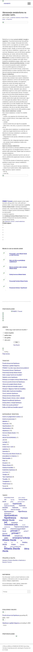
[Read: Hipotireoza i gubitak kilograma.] (4, 620)
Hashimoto (13, 17)
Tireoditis (4, 479)
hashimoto (17, 503)
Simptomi (23, 17)
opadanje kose (7, 527)
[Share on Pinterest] (4, 235)
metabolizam (7, 221)
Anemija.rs (5, 560)
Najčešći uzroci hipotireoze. (10, 377)
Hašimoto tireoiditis (15, 509)
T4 (17, 542)
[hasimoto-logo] (13, 3)
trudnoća (22, 544)
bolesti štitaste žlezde (9, 497)
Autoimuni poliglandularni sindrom (11, 416)
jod (5, 522)
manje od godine (9, 333)
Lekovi (4, 444)
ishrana (21, 520)
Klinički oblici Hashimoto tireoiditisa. (12, 391)
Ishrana (4, 435)
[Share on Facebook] (4, 225)
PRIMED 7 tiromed (7, 201)
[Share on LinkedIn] (4, 237)
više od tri (7, 340)
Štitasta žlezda (6, 465)
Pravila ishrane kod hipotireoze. (11, 363)
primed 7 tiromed (11, 534)
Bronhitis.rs (16, 560)
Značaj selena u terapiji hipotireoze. (12, 402)
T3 (11, 542)
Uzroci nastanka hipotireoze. (10, 393)
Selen (4, 460)
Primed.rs (10, 560)
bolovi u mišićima (21, 497)
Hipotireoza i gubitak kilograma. (11, 365)
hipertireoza (22, 511)
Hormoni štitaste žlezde (8, 433)
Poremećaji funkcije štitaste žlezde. (12, 372)
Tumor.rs (9, 562)
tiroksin (13, 544)
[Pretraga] (24, 3)
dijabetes (4, 421)
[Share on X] (4, 227)
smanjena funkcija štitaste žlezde (16, 538)
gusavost (6, 504)
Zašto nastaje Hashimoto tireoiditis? (12, 375)
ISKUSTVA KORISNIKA (9, 437)
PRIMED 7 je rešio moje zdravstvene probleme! (15, 368)
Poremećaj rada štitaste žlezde (11, 453)
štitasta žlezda (12, 548)
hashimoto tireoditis (9, 506)
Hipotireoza (18, 17)
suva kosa (5, 472)
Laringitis (4, 442)
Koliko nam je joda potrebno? (10, 405)
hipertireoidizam (9, 511)
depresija (12, 499)
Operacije (5, 451)
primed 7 (13, 221)
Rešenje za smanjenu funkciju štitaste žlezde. (15, 379)
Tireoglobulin (5, 481)
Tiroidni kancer (6, 484)
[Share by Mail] (4, 240)
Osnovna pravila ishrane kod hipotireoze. (13, 382)
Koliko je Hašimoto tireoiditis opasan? (12, 386)
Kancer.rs (4, 562)
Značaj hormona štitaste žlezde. (11, 396)
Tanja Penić (9, 19)
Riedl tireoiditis (6, 458)
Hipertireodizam (6, 426)
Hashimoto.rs (22, 560)
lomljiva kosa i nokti (7, 447)
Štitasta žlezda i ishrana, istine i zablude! (13, 398)
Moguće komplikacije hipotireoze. (11, 400)
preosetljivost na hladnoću (9, 456)
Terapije (4, 474)
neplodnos (5, 449)
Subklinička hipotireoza (8, 470)
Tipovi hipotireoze (7, 477)
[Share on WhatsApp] (4, 232)
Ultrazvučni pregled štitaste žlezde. (12, 384)
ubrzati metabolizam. (20, 221)
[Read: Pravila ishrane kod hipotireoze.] (4, 612)
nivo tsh (23, 524)
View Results (16, 345)
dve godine (8, 337)
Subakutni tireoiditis (7, 467)
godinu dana (8, 335)
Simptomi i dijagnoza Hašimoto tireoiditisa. (14, 389)
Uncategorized (6, 488)
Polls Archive (6, 354)
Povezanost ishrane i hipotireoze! (11, 370)
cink (5, 499)
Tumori (4, 486)
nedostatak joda (11, 524)
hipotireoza (10, 517)
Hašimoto (15, 507)
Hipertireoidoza (6, 428)
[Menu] (28, 3)
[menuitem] (24, 3)
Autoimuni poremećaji (8, 419)
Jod (3, 440)
